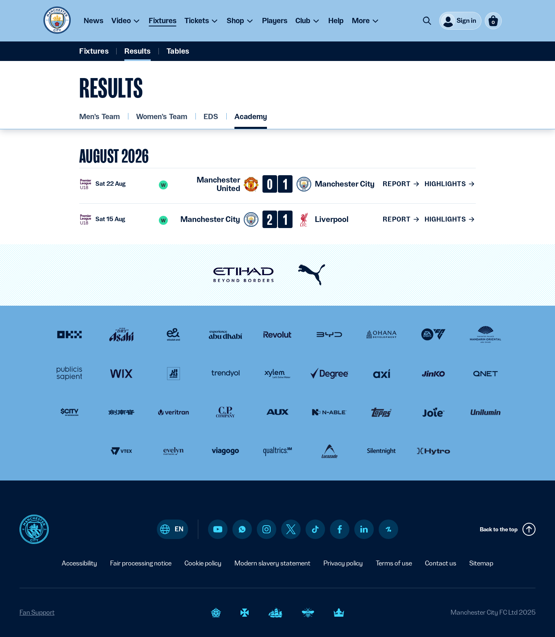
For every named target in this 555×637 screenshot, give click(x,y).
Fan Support (37, 612)
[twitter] (291, 529)
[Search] (427, 21)
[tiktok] (315, 529)
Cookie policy (202, 563)
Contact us (440, 563)
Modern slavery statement (272, 563)
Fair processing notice (140, 563)
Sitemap (481, 563)
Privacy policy (343, 563)
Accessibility (79, 563)
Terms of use (394, 563)
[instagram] (266, 529)
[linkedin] (364, 529)
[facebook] (340, 529)
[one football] (388, 529)
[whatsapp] (242, 529)
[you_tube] (217, 529)
